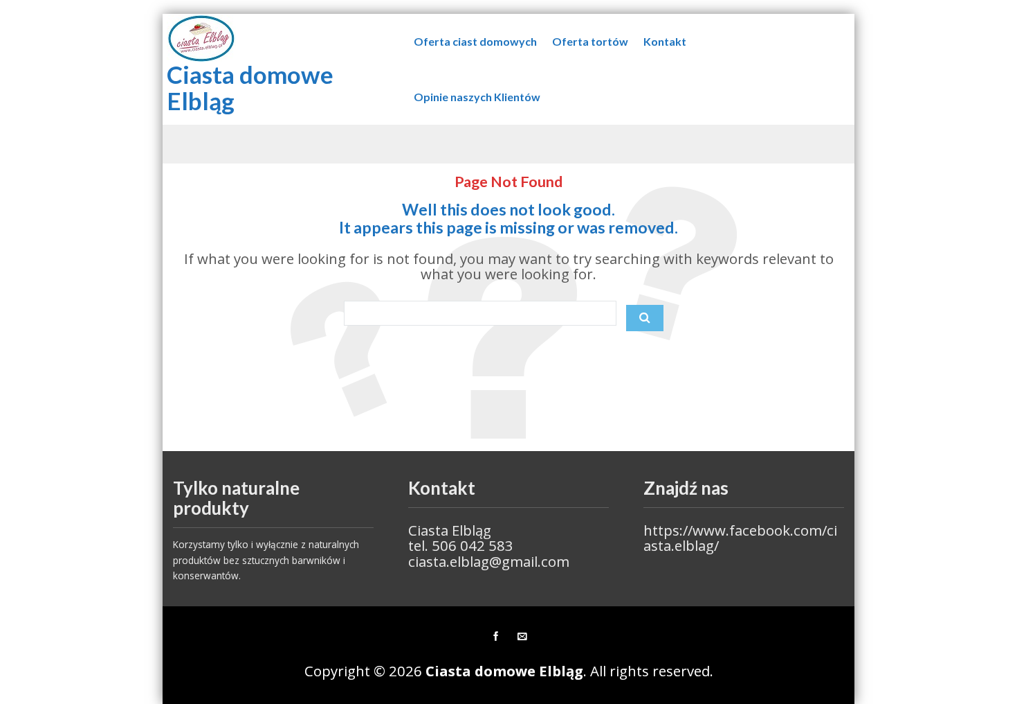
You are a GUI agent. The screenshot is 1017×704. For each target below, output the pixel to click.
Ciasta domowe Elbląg (250, 87)
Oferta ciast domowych (475, 41)
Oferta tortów (590, 41)
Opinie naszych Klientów (477, 96)
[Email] (522, 637)
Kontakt (664, 41)
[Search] (644, 318)
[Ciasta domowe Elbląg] (201, 38)
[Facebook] (495, 637)
